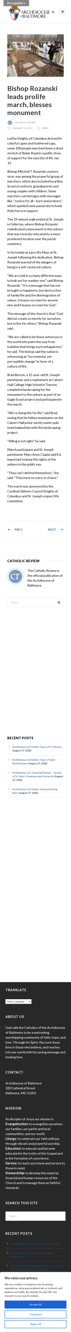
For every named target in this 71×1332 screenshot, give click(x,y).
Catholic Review (25, 122)
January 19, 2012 (22, 128)
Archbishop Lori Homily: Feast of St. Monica (36, 746)
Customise (35, 1314)
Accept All (36, 1304)
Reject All (35, 1324)
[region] (35, 1302)
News (45, 128)
